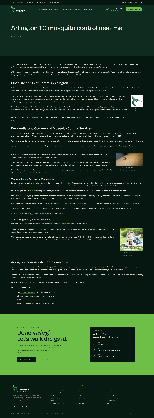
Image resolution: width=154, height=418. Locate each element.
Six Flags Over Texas (27, 292)
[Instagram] (18, 406)
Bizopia (62, 413)
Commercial (65, 9)
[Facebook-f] (14, 406)
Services (55, 9)
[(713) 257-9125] (107, 9)
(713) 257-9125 (116, 9)
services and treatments (36, 173)
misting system (65, 183)
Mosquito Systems (44, 9)
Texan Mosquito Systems (22, 88)
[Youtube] (26, 406)
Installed (33, 191)
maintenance (65, 224)
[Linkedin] (22, 406)
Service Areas (77, 9)
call (31, 213)
